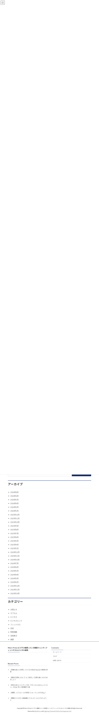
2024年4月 (14, 575)
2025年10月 (15, 522)
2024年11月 (15, 556)
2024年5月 (14, 571)
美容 (12, 639)
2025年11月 (15, 518)
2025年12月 (15, 515)
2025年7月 (14, 533)
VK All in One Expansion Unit (63, 711)
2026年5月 (14, 500)
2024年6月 (14, 567)
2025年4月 (14, 545)
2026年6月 (14, 496)
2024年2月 (14, 582)
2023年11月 (15, 590)
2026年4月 (14, 503)
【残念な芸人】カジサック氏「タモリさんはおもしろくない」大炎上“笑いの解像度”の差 (29, 686)
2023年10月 (15, 593)
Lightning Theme (49, 711)
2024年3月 (14, 578)
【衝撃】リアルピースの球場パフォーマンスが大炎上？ (28, 692)
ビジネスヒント (16, 621)
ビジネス (13, 617)
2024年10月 (15, 560)
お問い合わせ (57, 660)
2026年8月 (14, 492)
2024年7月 (14, 563)
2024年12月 (15, 552)
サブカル (13, 613)
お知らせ (13, 609)
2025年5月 (14, 541)
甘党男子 (13, 636)
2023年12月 (15, 586)
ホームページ (57, 652)
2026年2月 (14, 507)
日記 (12, 628)
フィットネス (15, 625)
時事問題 (13, 632)
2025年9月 (14, 526)
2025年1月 (14, 548)
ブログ (55, 656)
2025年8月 (14, 530)
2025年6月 (14, 537)
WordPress (38, 711)
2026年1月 (14, 511)
